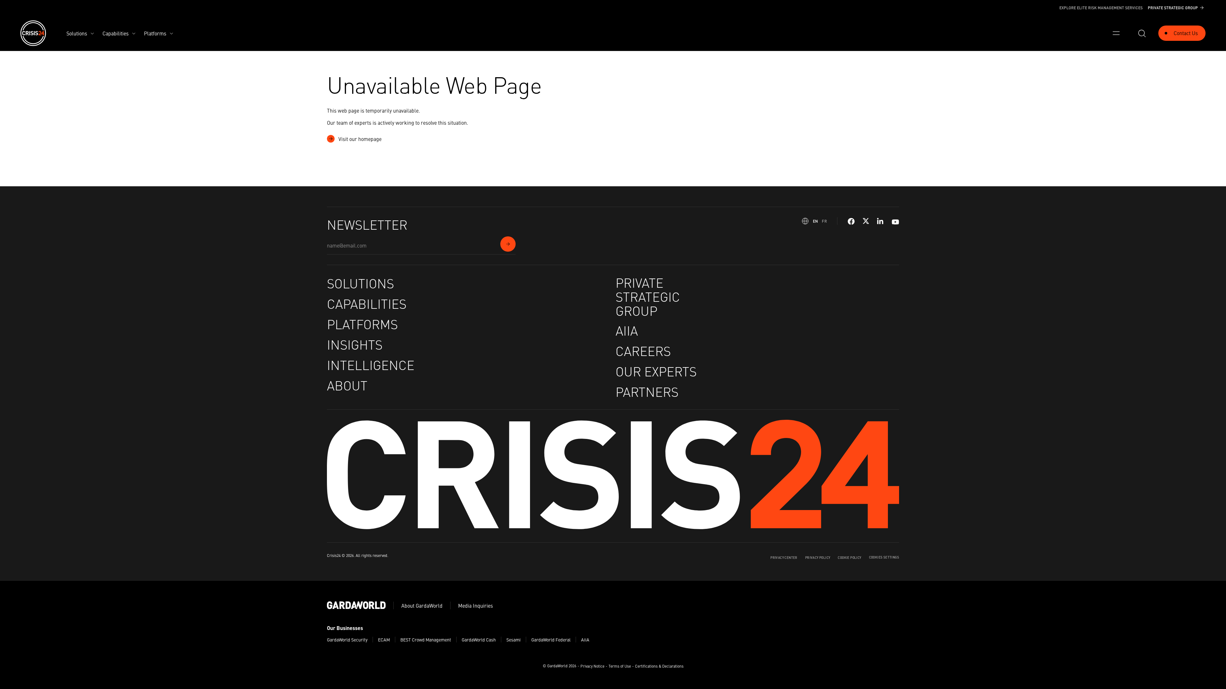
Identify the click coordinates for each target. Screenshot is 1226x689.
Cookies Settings (884, 557)
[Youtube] (895, 221)
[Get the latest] (508, 244)
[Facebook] (851, 221)
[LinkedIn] (880, 221)
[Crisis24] (33, 33)
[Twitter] (865, 221)
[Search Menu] (1142, 33)
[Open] (1116, 33)
